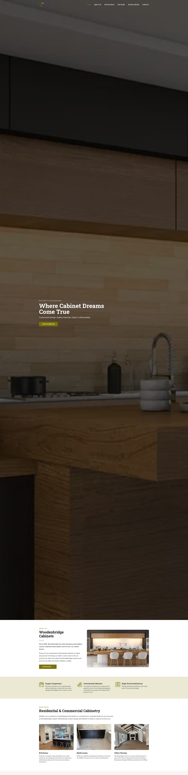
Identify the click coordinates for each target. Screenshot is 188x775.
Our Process (109, 4)
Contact (145, 4)
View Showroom (48, 324)
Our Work (121, 4)
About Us (97, 4)
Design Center (133, 4)
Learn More (47, 666)
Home (89, 4)
